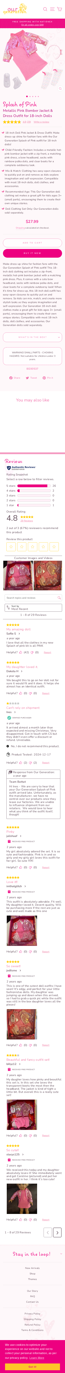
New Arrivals (32, 1268)
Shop (32, 1273)
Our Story (32, 1291)
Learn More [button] (36, 1357)
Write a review (41, 122)
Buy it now (32, 253)
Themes (32, 1279)
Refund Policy (32, 1324)
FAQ (32, 1296)
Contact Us (32, 1302)
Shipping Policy (32, 1319)
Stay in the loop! (31, 1253)
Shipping (20, 227)
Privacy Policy (32, 1313)
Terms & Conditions (32, 1330)
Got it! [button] (33, 1366)
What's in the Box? (32, 337)
